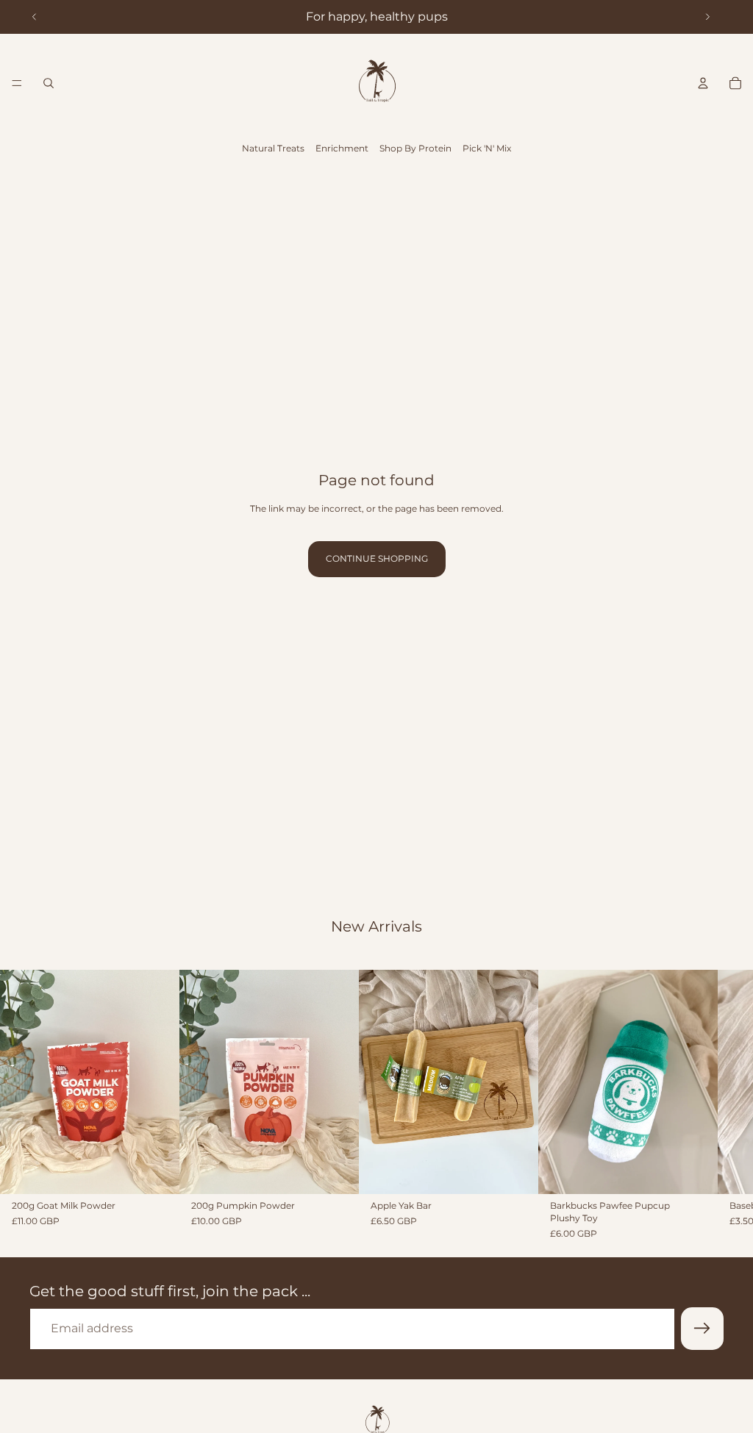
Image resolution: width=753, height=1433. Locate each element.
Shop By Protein (415, 148)
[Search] (48, 83)
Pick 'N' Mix (487, 148)
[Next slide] (707, 17)
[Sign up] (702, 1328)
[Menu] (17, 83)
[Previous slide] (34, 17)
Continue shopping (377, 558)
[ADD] (156, 1171)
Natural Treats (273, 148)
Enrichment (341, 148)
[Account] (703, 83)
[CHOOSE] (515, 1171)
